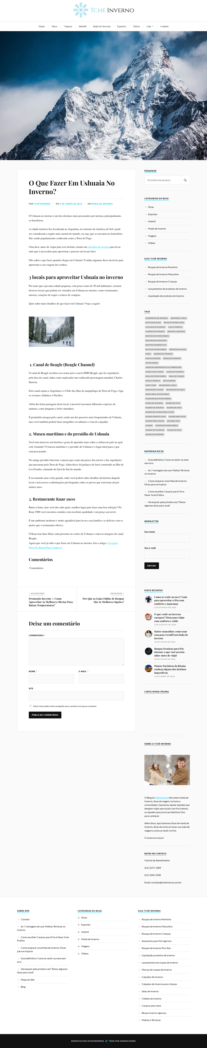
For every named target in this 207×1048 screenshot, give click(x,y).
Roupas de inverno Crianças (162, 281)
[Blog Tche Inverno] (103, 15)
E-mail (83, 671)
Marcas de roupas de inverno (157, 969)
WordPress (97, 1041)
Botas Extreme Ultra (174, 322)
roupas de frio (173, 403)
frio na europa (153, 358)
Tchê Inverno (42, 204)
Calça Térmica (175, 327)
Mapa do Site (27, 979)
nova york (151, 385)
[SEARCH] (185, 180)
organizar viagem (154, 390)
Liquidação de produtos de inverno (166, 295)
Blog (23, 986)
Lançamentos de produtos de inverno (167, 288)
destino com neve (176, 331)
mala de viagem (176, 376)
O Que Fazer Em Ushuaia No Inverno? (72, 187)
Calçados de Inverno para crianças (159, 984)
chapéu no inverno (155, 331)
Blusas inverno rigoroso (154, 1012)
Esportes (121, 26)
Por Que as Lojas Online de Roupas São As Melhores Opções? (103, 600)
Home (42, 26)
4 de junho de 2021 (71, 204)
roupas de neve (174, 407)
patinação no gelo (175, 390)
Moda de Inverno (101, 26)
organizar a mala (168, 385)
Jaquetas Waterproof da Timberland (163, 367)
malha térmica (153, 381)
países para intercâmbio (157, 394)
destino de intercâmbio (157, 336)
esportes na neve (177, 349)
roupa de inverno (154, 403)
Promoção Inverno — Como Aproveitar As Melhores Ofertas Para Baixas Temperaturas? (51, 602)
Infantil (82, 26)
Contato (164, 26)
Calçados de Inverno (152, 976)
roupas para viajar (155, 421)
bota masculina (153, 322)
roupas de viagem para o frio (160, 412)
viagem (149, 425)
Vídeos (136, 26)
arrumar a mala (179, 318)
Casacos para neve (151, 1005)
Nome (33, 671)
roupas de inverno (155, 407)
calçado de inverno (155, 327)
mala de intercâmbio (156, 376)
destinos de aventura (156, 340)
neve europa (169, 381)
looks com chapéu (155, 372)
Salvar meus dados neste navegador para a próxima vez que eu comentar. (65, 706)
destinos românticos (156, 345)
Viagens (68, 26)
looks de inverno (175, 372)
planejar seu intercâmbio (158, 398)
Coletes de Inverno (151, 998)
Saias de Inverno (150, 991)
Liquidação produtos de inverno (158, 955)
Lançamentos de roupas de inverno (160, 962)
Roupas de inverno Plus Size (156, 948)
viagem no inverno (155, 430)
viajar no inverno (155, 434)
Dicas (54, 26)
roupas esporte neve (156, 416)
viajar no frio (174, 430)
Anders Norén (128, 1041)
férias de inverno (172, 358)
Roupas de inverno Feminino (163, 267)
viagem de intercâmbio (166, 425)
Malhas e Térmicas (151, 1020)
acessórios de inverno (157, 318)
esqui (148, 354)
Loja (149, 26)
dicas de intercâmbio (156, 349)
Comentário (37, 635)
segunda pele (173, 421)
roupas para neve (177, 416)
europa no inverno (163, 354)
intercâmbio (152, 363)
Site (31, 688)
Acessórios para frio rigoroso (157, 940)
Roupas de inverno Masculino (163, 274)
